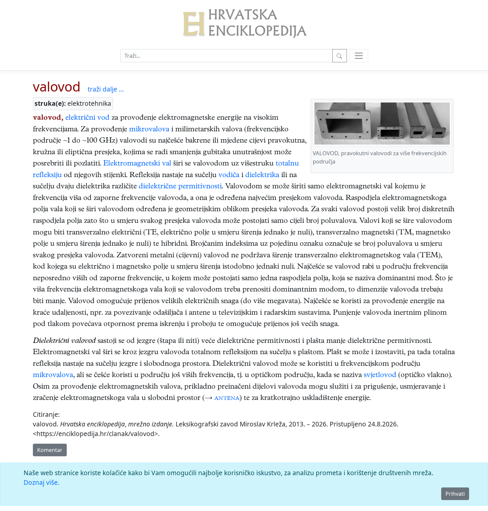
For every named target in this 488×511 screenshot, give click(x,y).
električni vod (87, 118)
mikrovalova (149, 130)
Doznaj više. (41, 482)
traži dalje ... (106, 89)
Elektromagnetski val (137, 164)
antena (226, 399)
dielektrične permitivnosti (180, 187)
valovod (57, 86)
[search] (359, 55)
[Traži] (339, 55)
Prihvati (455, 493)
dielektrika (262, 176)
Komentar (49, 450)
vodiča (228, 176)
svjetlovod (380, 376)
